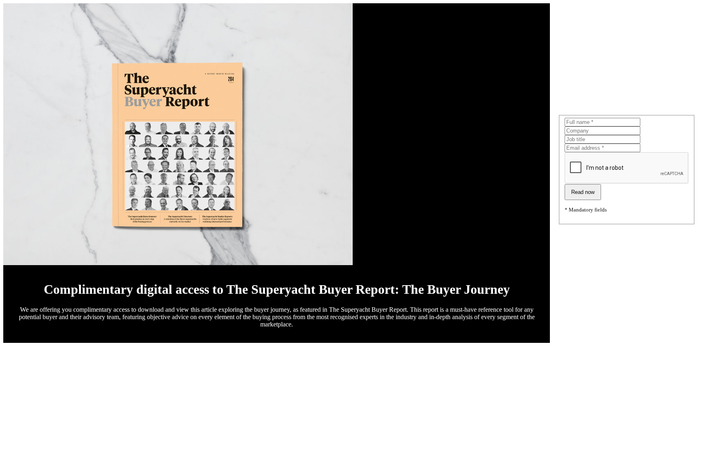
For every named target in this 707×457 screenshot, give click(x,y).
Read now (582, 192)
